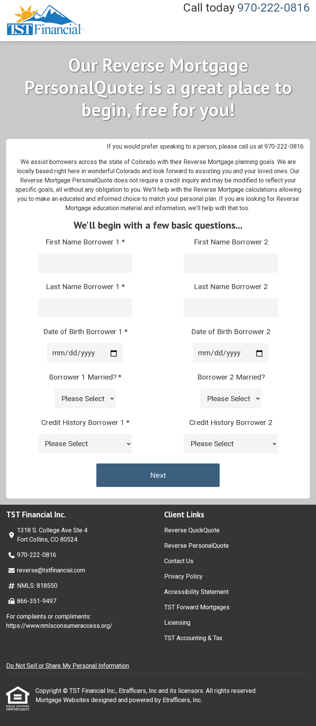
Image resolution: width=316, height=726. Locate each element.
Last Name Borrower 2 (231, 286)
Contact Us (178, 561)
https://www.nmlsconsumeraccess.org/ (59, 625)
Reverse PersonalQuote (196, 545)
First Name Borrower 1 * (85, 242)
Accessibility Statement (196, 592)
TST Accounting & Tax (193, 638)
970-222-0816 (273, 7)
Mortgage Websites (63, 700)
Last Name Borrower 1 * (85, 286)
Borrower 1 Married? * (85, 377)
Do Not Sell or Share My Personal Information (67, 665)
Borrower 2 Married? (231, 377)
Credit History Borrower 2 (230, 422)
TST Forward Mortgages (197, 607)
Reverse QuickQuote (192, 530)
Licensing (177, 622)
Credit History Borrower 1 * (85, 422)
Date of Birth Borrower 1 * (85, 331)
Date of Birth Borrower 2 (231, 331)
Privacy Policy (183, 576)
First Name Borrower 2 (231, 242)
